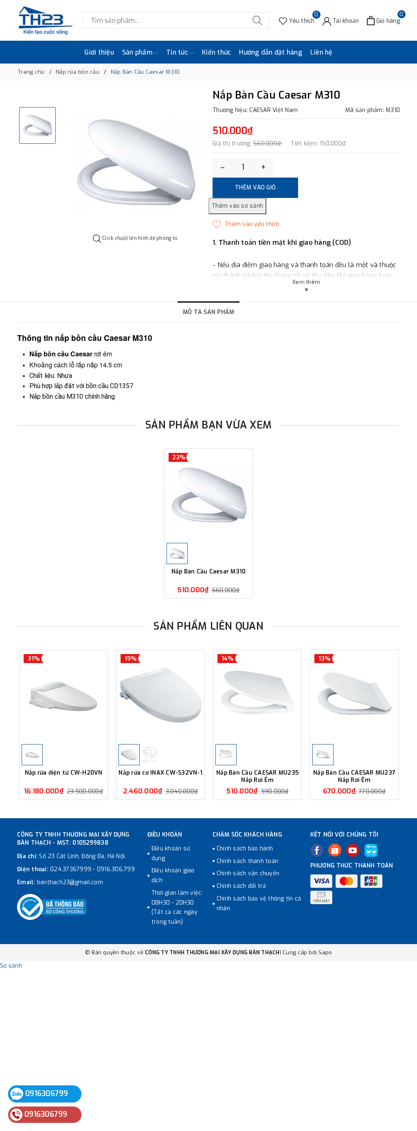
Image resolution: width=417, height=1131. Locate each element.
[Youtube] (352, 850)
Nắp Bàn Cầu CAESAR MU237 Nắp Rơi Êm (354, 776)
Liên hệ (321, 52)
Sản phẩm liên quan (208, 626)
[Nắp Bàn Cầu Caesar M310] (208, 495)
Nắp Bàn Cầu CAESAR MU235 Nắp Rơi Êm (257, 776)
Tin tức (178, 52)
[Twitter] (334, 849)
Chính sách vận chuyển (248, 873)
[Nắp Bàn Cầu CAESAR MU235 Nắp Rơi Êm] (257, 696)
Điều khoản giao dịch (173, 875)
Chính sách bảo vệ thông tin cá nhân (259, 903)
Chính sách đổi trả (241, 886)
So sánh (11, 966)
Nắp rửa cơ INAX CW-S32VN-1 (160, 773)
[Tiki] (370, 850)
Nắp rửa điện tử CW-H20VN (64, 773)
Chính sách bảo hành (245, 848)
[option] (135, 162)
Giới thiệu (99, 52)
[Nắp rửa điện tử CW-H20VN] (64, 696)
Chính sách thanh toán (247, 861)
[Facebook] (316, 850)
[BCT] (51, 907)
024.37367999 (70, 869)
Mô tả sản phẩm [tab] (209, 312)
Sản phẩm (138, 52)
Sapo (325, 952)
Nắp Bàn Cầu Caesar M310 (208, 571)
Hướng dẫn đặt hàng (270, 52)
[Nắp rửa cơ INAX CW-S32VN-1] (160, 696)
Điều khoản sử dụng (170, 853)
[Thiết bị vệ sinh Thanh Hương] (45, 20)
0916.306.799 (116, 869)
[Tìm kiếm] (257, 20)
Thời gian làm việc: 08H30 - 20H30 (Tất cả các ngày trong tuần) (177, 907)
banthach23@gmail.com (70, 882)
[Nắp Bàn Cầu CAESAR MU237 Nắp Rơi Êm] (354, 696)
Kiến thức (216, 52)
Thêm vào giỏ (255, 187)
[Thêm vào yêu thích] (246, 224)
